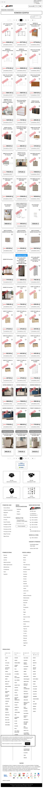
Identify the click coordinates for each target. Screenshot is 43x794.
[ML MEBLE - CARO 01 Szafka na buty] (21, 369)
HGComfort (17, 702)
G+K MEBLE (17, 673)
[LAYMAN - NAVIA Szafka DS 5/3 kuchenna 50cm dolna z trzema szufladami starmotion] (21, 214)
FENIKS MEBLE (17, 662)
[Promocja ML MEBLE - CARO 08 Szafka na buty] (18, 317)
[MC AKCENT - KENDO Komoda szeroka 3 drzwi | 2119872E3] (21, 162)
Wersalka (25, 635)
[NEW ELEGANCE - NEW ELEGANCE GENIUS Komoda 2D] (21, 239)
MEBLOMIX (26, 699)
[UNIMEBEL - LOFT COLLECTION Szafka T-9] (7, 33)
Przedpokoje (6, 569)
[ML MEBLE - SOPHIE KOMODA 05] (7, 392)
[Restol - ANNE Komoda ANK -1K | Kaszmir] (7, 162)
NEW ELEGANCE (26, 727)
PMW (25, 755)
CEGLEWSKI (7, 698)
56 (32, 20)
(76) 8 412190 (34, 524)
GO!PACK (16, 687)
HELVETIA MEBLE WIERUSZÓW (17, 698)
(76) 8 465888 (34, 522)
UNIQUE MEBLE (36, 698)
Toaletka (25, 631)
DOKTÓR (7, 712)
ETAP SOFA (7, 722)
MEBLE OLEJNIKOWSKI (27, 688)
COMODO (7, 701)
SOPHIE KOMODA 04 (21, 385)
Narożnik (25, 602)
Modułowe (25, 600)
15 (23, 20)
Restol (34, 660)
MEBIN (25, 671)
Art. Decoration (8, 673)
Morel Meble (26, 713)
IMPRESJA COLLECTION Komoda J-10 (7, 50)
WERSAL (34, 706)
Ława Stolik (25, 586)
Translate (38, 3)
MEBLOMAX (26, 693)
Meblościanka (26, 597)
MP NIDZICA (26, 719)
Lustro (24, 593)
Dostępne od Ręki (7, 524)
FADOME (16, 657)
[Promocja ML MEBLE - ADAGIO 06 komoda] (5, 267)
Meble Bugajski (26, 678)
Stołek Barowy (26, 621)
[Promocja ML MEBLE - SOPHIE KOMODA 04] (18, 389)
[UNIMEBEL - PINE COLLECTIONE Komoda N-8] (21, 83)
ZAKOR (34, 711)
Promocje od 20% (7, 529)
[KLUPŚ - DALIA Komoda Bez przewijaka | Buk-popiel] (21, 111)
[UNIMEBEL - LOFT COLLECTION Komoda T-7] (21, 33)
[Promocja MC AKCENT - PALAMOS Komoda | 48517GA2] (18, 184)
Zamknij (27, 743)
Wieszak (25, 638)
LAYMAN (16, 734)
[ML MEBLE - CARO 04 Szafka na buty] (21, 344)
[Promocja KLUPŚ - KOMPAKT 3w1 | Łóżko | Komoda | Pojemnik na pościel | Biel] (5, 108)
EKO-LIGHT (7, 719)
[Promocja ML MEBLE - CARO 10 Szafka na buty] (5, 317)
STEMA (34, 681)
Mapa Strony (6, 536)
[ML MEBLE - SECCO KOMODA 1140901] (35, 369)
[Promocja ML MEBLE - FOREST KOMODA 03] (32, 412)
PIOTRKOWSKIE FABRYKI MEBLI (27, 750)
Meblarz (25, 673)
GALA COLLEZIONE (17, 677)
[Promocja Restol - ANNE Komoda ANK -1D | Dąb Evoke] (32, 134)
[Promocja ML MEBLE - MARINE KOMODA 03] (5, 412)
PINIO (25, 746)
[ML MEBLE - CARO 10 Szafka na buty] (7, 319)
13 (18, 20)
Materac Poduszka (27, 595)
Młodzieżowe (6, 567)
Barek (24, 557)
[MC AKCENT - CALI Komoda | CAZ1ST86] (35, 214)
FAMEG (16, 660)
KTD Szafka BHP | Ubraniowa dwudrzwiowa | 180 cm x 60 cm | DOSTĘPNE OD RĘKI (21, 260)
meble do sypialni (6, 780)
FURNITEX (16, 671)
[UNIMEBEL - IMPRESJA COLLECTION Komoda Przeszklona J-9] (35, 33)
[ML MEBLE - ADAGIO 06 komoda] (7, 270)
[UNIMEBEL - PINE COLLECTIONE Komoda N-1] (35, 59)
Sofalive (34, 676)
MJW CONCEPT (25, 708)
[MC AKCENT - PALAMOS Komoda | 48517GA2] (21, 187)
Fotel (24, 562)
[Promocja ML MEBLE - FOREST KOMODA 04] (18, 412)
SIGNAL (34, 671)
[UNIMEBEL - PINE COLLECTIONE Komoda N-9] (7, 83)
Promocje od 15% (7, 526)
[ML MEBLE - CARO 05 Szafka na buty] (7, 344)
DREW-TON (7, 714)
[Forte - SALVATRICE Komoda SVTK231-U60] (21, 442)
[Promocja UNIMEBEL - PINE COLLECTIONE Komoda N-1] (32, 56)
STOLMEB (35, 688)
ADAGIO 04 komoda (8, 287)
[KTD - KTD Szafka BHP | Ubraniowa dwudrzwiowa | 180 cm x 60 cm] (35, 270)
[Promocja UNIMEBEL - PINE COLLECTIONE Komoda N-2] (32, 80)
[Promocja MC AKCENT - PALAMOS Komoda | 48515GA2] (5, 184)
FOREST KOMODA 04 (21, 408)
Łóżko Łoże (25, 590)
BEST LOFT (7, 681)
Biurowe (5, 555)
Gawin (16, 682)
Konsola (25, 571)
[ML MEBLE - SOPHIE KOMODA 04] (21, 392)
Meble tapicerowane (8, 564)
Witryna (25, 640)
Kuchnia (25, 581)
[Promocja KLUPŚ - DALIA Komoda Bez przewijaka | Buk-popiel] (18, 108)
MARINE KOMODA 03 (8, 408)
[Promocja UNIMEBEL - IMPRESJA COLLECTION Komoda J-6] (18, 56)
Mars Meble (26, 657)
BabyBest (7, 676)
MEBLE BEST (26, 676)
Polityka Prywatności (8, 510)
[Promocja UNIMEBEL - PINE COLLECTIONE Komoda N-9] (5, 80)
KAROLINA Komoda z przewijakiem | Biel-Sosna (21, 128)
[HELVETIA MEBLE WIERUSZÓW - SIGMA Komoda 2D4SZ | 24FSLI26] (35, 111)
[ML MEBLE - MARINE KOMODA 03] (7, 415)
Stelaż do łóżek (26, 616)
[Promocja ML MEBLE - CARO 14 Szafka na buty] (32, 292)
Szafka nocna (26, 626)
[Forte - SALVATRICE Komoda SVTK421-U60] (7, 442)
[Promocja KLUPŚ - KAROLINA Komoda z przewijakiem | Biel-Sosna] (18, 134)
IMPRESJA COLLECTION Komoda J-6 (21, 50)
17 (28, 20)
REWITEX (34, 662)
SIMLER (34, 673)
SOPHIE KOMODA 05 (8, 385)
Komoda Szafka (26, 569)
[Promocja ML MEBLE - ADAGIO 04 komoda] (5, 292)
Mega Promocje (7, 533)
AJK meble (7, 662)
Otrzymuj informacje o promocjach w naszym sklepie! (22, 521)
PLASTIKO (26, 752)
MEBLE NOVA (26, 681)
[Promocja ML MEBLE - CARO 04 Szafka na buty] (18, 341)
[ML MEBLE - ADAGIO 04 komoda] (7, 295)
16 (25, 20)
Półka (24, 605)
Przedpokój (25, 607)
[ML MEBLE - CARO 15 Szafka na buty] (21, 295)
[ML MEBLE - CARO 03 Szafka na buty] (35, 344)
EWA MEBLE (7, 724)
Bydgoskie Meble (7, 692)
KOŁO (16, 728)
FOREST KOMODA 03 (35, 408)
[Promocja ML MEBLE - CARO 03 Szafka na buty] (32, 341)
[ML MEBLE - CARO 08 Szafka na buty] (21, 319)
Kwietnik (25, 583)
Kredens (25, 576)
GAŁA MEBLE (17, 680)
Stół (24, 619)
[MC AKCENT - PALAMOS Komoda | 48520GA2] (35, 162)
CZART (6, 703)
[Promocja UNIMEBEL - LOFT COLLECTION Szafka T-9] (5, 30)
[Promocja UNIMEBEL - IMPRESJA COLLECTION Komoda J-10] (5, 56)
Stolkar (34, 683)
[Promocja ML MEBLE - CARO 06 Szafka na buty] (32, 317)
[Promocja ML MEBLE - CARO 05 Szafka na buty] (5, 341)
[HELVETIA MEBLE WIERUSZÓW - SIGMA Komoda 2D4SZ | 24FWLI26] (7, 136)
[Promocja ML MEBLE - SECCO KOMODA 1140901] (32, 366)
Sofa (24, 614)
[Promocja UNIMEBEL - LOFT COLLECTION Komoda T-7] (18, 30)
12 (16, 20)
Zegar (24, 645)
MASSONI (25, 660)
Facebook (19, 509)
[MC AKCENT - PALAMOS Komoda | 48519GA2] (35, 187)
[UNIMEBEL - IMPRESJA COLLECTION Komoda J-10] (7, 59)
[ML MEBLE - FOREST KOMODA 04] (21, 415)
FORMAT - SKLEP (16, 666)
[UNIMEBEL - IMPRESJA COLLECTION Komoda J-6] (21, 59)
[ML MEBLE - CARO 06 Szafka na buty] (35, 319)
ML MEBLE (26, 710)
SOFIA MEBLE (35, 678)
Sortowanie (36, 15)
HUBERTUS (17, 707)
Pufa (24, 609)
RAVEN (34, 657)
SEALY (34, 665)
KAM (15, 714)
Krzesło (24, 578)
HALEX (16, 692)
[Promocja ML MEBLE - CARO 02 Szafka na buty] (5, 366)
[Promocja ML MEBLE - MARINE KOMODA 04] (32, 389)
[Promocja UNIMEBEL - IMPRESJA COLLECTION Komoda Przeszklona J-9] (32, 30)
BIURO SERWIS (8, 686)
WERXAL (34, 708)
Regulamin (6, 512)
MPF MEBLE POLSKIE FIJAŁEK (26, 723)
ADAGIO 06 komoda (8, 259)
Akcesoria (25, 555)
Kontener (25, 574)
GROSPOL (16, 690)
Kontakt (5, 514)
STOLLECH (35, 686)
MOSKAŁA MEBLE (26, 716)
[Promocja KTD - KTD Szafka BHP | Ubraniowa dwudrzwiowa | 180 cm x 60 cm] (32, 267)
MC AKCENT (26, 666)
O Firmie (5, 519)
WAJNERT (35, 703)
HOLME (16, 704)
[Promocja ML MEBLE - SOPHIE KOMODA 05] (5, 389)
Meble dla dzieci (7, 562)
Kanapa (24, 567)
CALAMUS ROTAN (7, 696)
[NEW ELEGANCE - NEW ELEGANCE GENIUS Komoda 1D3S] (35, 239)
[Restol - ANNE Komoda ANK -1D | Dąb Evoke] (35, 136)
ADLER (6, 657)
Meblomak (26, 691)
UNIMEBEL (35, 696)
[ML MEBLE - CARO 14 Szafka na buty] (35, 295)
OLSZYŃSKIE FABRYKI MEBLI (27, 734)
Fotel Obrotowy (26, 564)
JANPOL (16, 709)
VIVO (34, 701)
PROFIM (25, 757)
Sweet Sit (35, 693)
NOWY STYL (26, 730)
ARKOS (6, 671)
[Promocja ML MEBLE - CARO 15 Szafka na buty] (18, 292)
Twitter (18, 511)
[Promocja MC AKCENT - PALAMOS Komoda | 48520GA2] (32, 160)
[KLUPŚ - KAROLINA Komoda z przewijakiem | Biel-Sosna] (21, 136)
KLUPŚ (16, 723)
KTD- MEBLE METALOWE (17, 732)
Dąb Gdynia (7, 706)
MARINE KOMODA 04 (35, 385)
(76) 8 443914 (34, 519)
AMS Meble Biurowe (7, 668)
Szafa (24, 624)
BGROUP (7, 683)
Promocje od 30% (7, 531)
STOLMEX (35, 691)
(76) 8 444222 (34, 517)
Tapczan (25, 628)
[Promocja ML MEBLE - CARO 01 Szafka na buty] (18, 366)
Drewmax (7, 717)
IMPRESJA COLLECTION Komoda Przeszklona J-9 (35, 25)
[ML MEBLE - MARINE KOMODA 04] (35, 392)
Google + (19, 514)
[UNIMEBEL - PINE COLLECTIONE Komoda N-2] (35, 83)
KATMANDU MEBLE (17, 718)
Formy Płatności (7, 517)
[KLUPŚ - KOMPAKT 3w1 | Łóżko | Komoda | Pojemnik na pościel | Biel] (7, 111)
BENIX (6, 678)
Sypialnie (5, 574)
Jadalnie (5, 557)
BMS (6, 688)
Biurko (24, 559)
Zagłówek (25, 642)
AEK (6, 660)
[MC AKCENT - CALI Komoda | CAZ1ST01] (7, 214)
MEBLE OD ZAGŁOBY (26, 684)
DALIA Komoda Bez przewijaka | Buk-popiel (21, 102)
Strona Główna (7, 507)
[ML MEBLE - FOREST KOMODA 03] (35, 415)
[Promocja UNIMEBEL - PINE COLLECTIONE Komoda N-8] (18, 80)
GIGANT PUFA (17, 685)
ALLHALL (7, 665)
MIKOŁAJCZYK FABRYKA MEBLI (26, 703)
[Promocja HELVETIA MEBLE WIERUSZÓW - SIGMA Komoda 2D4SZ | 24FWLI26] (5, 134)
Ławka (24, 588)
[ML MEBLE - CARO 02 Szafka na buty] (7, 369)
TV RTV (25, 633)
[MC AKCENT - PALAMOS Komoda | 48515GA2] (7, 187)
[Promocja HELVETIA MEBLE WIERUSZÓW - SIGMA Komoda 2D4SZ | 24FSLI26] (32, 108)
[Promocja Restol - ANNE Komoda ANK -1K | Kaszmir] (5, 160)
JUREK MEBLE (17, 712)
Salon (5, 571)
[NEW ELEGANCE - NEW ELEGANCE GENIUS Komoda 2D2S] (7, 239)
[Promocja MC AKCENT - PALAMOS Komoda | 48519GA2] (32, 184)
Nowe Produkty (7, 522)
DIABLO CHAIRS (6, 709)
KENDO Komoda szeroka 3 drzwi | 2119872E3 (21, 154)
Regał (24, 612)
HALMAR (16, 695)
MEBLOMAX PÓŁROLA (26, 697)
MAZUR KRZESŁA (25, 663)
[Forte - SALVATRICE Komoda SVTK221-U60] (35, 442)
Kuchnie (5, 559)
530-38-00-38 (34, 527)
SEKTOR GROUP (34, 668)
